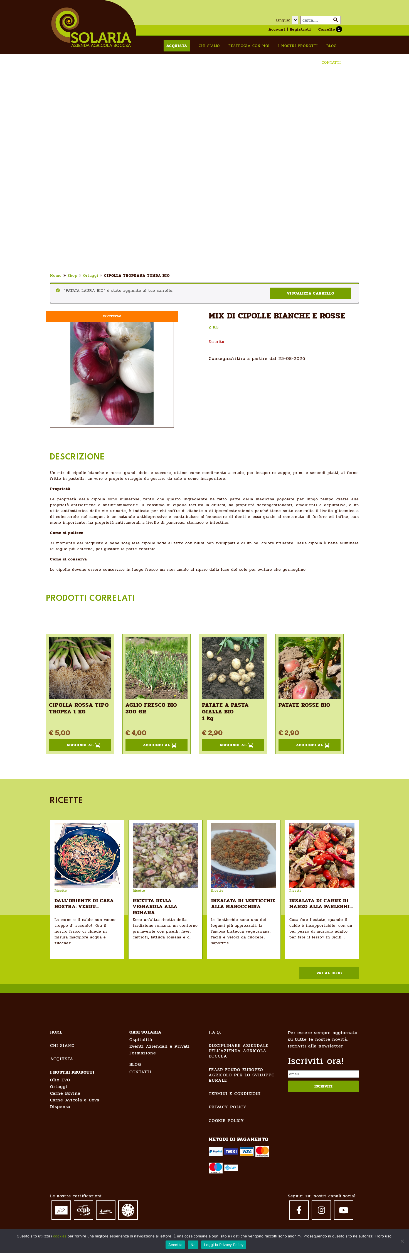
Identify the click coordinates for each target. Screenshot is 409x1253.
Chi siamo (209, 46)
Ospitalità (140, 1039)
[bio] (61, 1209)
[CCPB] (83, 1209)
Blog (331, 46)
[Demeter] (105, 1208)
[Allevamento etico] (128, 1210)
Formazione (142, 1052)
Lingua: (283, 20)
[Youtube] (343, 1210)
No (193, 1244)
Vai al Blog (329, 973)
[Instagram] (321, 1210)
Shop (72, 275)
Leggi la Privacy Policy (223, 1244)
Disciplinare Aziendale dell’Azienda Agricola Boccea (238, 1050)
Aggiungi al (79, 745)
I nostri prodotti (298, 46)
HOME (56, 1032)
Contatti (331, 62)
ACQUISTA (61, 1058)
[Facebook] (299, 1210)
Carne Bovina (65, 1093)
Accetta (175, 1244)
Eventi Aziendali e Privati (159, 1046)
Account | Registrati (289, 29)
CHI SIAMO (62, 1045)
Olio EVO (60, 1079)
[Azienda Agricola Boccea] (91, 27)
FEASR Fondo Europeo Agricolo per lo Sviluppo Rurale (242, 1075)
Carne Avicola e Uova (74, 1099)
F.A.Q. (215, 1032)
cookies (59, 1236)
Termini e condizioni (235, 1093)
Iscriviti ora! (316, 1061)
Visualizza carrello (310, 293)
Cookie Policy (226, 1120)
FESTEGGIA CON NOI (249, 46)
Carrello (326, 29)
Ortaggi (90, 275)
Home (56, 275)
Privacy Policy (228, 1106)
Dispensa (60, 1106)
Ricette (61, 890)
